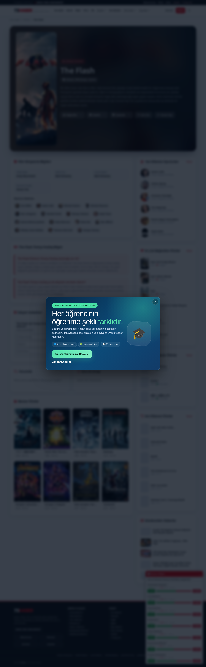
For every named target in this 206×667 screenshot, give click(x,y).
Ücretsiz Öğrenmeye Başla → (72, 354)
